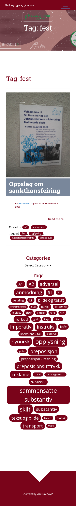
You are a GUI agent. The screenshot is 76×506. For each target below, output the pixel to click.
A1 (20, 283)
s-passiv (38, 382)
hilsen (58, 319)
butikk (45, 307)
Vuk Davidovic (45, 494)
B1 (50, 292)
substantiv (46, 409)
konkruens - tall (30, 334)
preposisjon (43, 351)
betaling (18, 300)
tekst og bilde (46, 238)
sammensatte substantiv (23, 238)
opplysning (36, 233)
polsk (22, 351)
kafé (63, 327)
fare (52, 312)
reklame (20, 374)
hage (46, 319)
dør (29, 313)
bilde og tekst (51, 300)
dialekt (16, 312)
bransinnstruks (18, 306)
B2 (59, 292)
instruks (46, 327)
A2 (25, 227)
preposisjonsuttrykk (38, 366)
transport (32, 426)
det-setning (60, 306)
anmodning (29, 292)
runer (38, 374)
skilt (25, 409)
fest (23, 233)
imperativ (20, 327)
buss (33, 306)
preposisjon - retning (38, 358)
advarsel (49, 284)
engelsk (41, 312)
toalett (47, 418)
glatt (36, 319)
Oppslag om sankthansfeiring (34, 187)
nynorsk (21, 341)
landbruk (51, 333)
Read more (56, 219)
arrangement (39, 227)
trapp (51, 425)
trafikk (61, 418)
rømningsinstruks (55, 374)
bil (30, 300)
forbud (22, 319)
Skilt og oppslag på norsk (19, 5)
